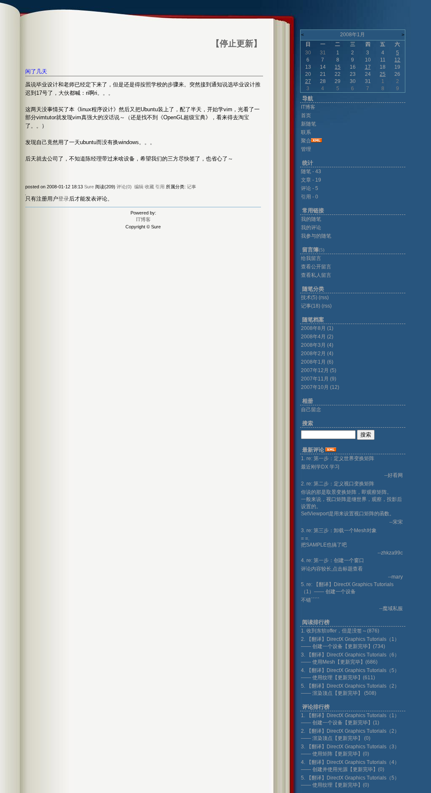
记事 (191, 186)
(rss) (324, 297)
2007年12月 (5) (318, 370)
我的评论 (311, 227)
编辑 (139, 186)
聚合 (306, 141)
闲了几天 (36, 71)
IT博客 (143, 219)
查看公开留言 (316, 267)
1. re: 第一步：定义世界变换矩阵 (337, 458)
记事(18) (310, 306)
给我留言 (311, 258)
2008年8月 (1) (317, 328)
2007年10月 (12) (320, 387)
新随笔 (308, 124)
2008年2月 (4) (317, 353)
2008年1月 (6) (317, 362)
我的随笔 (311, 219)
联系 (306, 132)
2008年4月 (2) (317, 337)
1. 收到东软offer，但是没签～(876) (340, 631)
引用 (160, 186)
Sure (89, 186)
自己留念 (311, 410)
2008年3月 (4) (317, 345)
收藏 (149, 186)
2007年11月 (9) (318, 379)
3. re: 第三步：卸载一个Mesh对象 (339, 530)
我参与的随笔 (316, 236)
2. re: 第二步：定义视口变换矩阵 (337, 484)
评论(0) (124, 186)
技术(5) (309, 297)
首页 (306, 115)
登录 (63, 199)
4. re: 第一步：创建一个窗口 (332, 560)
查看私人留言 (316, 275)
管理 (306, 149)
